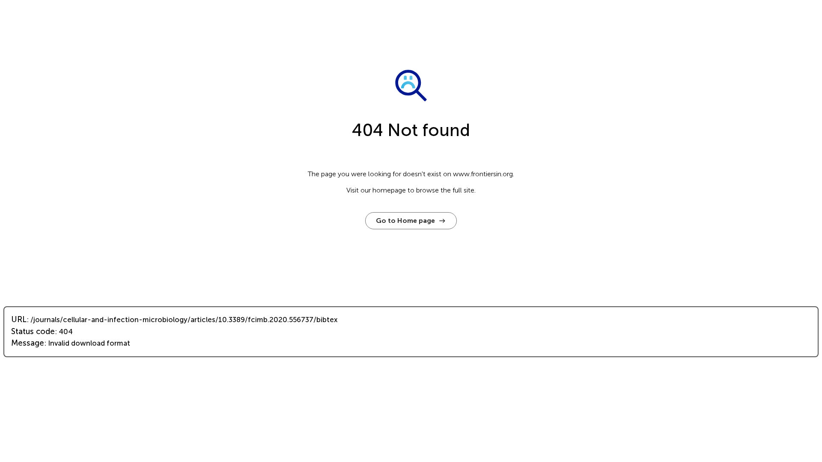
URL (19, 319)
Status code (33, 331)
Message (27, 343)
